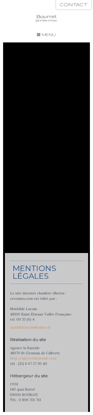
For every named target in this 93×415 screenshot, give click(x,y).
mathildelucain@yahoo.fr (30, 327)
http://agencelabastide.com (33, 358)
